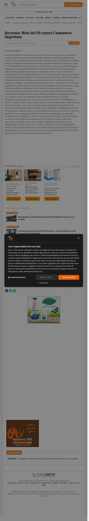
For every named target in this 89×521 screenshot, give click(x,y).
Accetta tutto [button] (68, 277)
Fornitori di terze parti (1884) (68, 258)
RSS (43, 485)
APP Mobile (64, 483)
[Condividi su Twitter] (10, 290)
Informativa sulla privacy (33, 271)
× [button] (78, 238)
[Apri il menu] (6, 4)
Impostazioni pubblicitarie (25, 269)
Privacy (27, 483)
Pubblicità (55, 483)
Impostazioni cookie (15, 271)
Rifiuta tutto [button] (46, 277)
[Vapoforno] (22, 433)
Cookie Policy (45, 483)
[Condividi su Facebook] (6, 290)
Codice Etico (35, 483)
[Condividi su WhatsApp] (14, 290)
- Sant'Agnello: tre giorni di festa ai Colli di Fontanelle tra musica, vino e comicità (42, 458)
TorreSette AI (11, 483)
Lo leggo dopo (74, 43)
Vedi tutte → (75, 166)
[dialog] (43, 260)
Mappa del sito (74, 483)
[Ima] (43, 309)
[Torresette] (13, 4)
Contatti (20, 483)
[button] (17, 277)
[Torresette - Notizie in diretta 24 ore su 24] (44, 475)
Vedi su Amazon (13, 199)
